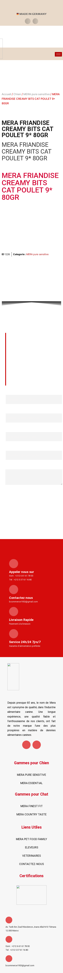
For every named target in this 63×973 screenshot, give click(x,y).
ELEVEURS (31, 847)
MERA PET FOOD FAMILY (31, 839)
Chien (17, 94)
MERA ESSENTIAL (31, 783)
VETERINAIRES (31, 855)
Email (9, 429)
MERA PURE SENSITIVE (31, 774)
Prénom (11, 410)
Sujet (9, 466)
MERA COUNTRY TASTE (31, 814)
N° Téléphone (15, 448)
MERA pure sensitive (36, 94)
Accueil (6, 94)
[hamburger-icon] (58, 54)
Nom (8, 392)
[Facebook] (26, 745)
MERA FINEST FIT (31, 806)
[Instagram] (36, 745)
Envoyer (33, 492)
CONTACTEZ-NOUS (31, 864)
